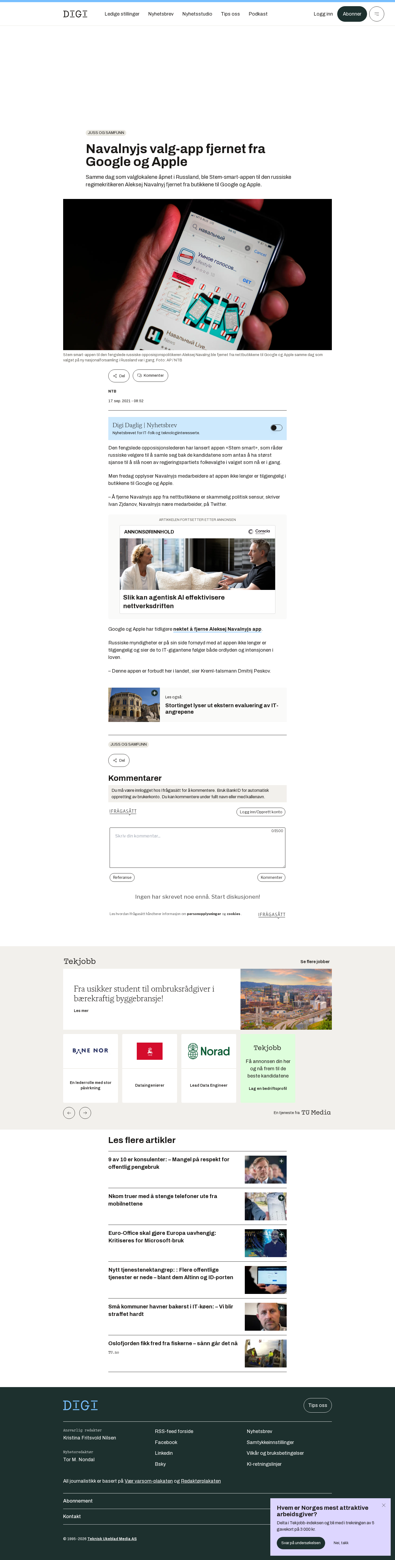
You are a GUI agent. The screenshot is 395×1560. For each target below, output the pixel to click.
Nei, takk (341, 1543)
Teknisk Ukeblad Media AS (112, 1539)
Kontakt (72, 1516)
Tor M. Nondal (79, 1459)
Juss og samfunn (106, 133)
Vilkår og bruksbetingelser (275, 1453)
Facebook (166, 1442)
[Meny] (376, 13)
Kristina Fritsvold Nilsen (89, 1438)
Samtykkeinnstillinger (270, 1442)
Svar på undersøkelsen (301, 1543)
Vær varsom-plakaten (149, 1481)
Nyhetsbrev (259, 1431)
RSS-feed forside (174, 1431)
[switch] (276, 428)
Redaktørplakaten (201, 1481)
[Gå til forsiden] (75, 14)
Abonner (352, 14)
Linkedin (164, 1453)
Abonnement (78, 1501)
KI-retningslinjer (264, 1464)
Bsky (160, 1464)
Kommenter (154, 375)
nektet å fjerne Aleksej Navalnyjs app (217, 629)
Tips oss (317, 1405)
